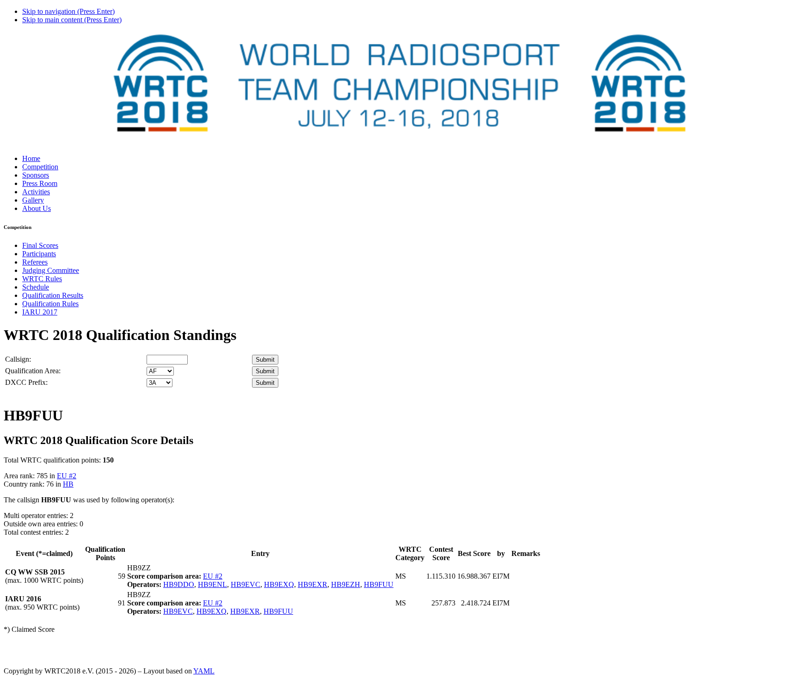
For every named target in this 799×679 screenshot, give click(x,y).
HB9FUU (378, 584)
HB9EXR (312, 584)
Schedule (35, 287)
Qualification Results (52, 295)
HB (68, 484)
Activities (36, 192)
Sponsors (35, 175)
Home (31, 158)
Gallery (33, 200)
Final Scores (40, 245)
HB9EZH (345, 584)
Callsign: (18, 359)
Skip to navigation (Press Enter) (68, 11)
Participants (39, 254)
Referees (35, 262)
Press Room (39, 183)
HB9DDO (178, 584)
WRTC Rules (42, 279)
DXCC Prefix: (26, 382)
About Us (36, 208)
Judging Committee (50, 270)
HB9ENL (212, 584)
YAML (204, 671)
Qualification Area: (33, 371)
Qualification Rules (50, 304)
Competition (40, 167)
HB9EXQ (279, 584)
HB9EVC (245, 584)
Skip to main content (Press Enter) (72, 20)
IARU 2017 (39, 312)
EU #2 (66, 476)
